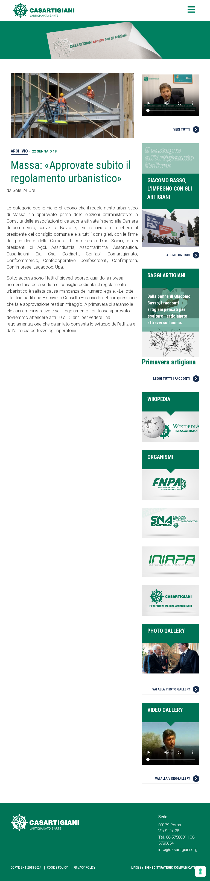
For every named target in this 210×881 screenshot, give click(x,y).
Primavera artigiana (169, 362)
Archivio (19, 151)
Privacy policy (84, 868)
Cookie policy (57, 868)
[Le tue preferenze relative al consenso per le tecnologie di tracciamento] (200, 871)
